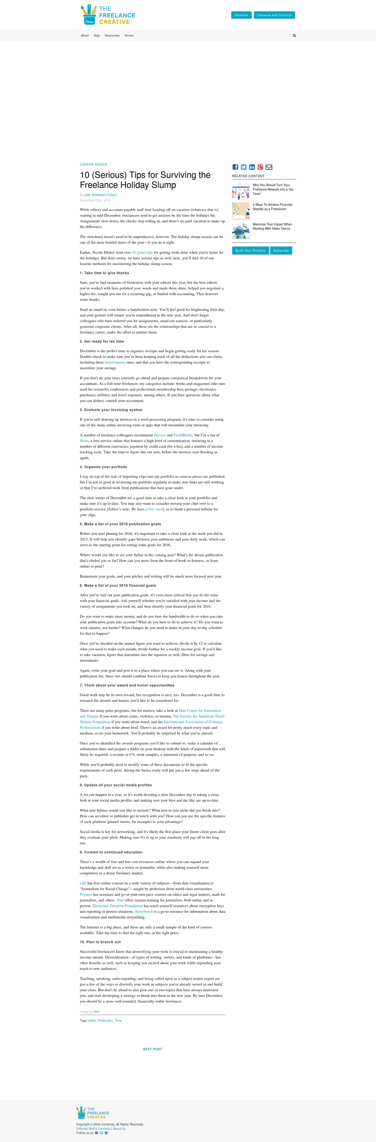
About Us (119, 1128)
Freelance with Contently (274, 15)
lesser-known (115, 362)
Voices (129, 35)
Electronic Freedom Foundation (118, 905)
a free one (153, 509)
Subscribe (281, 250)
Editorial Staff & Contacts (93, 1128)
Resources (112, 35)
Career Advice (93, 164)
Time (118, 1020)
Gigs (97, 35)
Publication (105, 1020)
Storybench (144, 911)
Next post (152, 1049)
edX (83, 882)
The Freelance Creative (108, 14)
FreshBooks (183, 434)
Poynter (86, 894)
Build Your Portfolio (250, 250)
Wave (84, 440)
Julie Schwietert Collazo (100, 194)
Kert (96, 1011)
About (85, 35)
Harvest (160, 434)
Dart (120, 899)
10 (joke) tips (142, 252)
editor (92, 1020)
